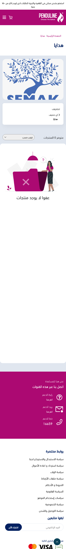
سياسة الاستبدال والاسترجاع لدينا (46, 459)
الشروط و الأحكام (54, 485)
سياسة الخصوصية (54, 504)
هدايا (42, 35)
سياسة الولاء (56, 472)
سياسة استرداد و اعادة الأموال (47, 465)
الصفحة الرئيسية (54, 35)
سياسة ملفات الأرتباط (52, 478)
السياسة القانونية (54, 491)
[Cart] (10, 17)
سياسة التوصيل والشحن (51, 511)
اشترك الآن (13, 527)
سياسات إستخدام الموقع (50, 498)
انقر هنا (49, 399)
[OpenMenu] (4, 17)
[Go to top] (57, 542)
